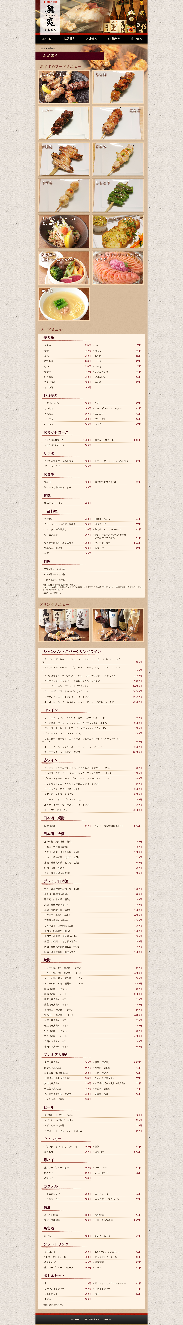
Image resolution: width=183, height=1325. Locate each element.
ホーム (42, 48)
